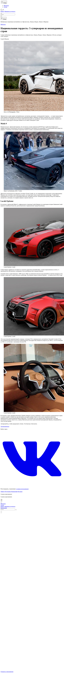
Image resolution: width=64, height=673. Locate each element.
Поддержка (8, 491)
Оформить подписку (9, 11)
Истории (20, 491)
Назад (4, 2)
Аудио (5, 7)
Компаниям (14, 491)
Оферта (3, 491)
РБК (2, 24)
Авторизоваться (5, 426)
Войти (2, 11)
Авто (4, 24)
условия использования (22, 489)
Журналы (6, 5)
